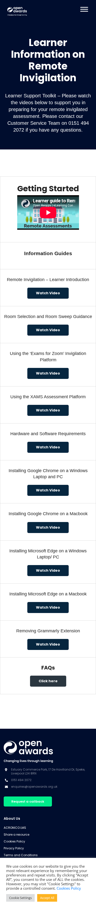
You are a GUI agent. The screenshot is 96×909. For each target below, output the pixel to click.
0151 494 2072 (21, 780)
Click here (48, 681)
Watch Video (48, 293)
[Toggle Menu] (84, 9)
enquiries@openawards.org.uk (34, 786)
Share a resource (16, 834)
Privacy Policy (14, 848)
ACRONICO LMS (15, 828)
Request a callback (27, 801)
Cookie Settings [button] (20, 898)
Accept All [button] (47, 898)
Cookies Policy (14, 841)
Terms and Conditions (21, 855)
